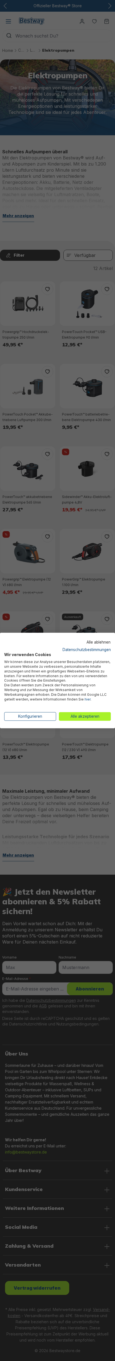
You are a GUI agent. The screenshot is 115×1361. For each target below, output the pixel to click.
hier (87, 699)
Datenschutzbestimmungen (87, 649)
